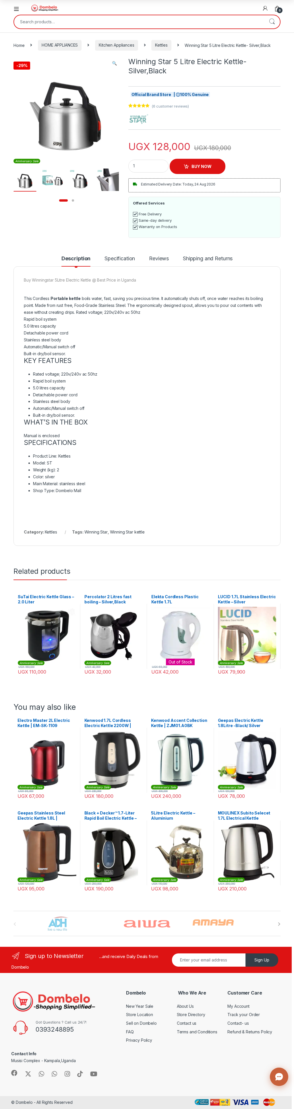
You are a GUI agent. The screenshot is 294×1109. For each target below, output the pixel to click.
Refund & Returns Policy (249, 1031)
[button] (114, 63)
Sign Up (261, 959)
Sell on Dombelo (141, 1023)
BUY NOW (202, 166)
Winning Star (96, 531)
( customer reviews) (170, 106)
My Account (238, 1006)
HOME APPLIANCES (60, 45)
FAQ (130, 1031)
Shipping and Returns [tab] (208, 258)
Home (18, 45)
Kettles (161, 45)
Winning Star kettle (127, 531)
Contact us (187, 1023)
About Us (185, 1006)
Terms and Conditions (197, 1031)
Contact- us (238, 1023)
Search (272, 21)
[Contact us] (279, 1077)
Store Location (139, 1014)
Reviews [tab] (159, 258)
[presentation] (279, 924)
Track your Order (243, 1014)
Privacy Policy (139, 1040)
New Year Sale (139, 1006)
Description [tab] (75, 258)
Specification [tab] (120, 258)
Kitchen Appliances (116, 45)
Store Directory (191, 1014)
